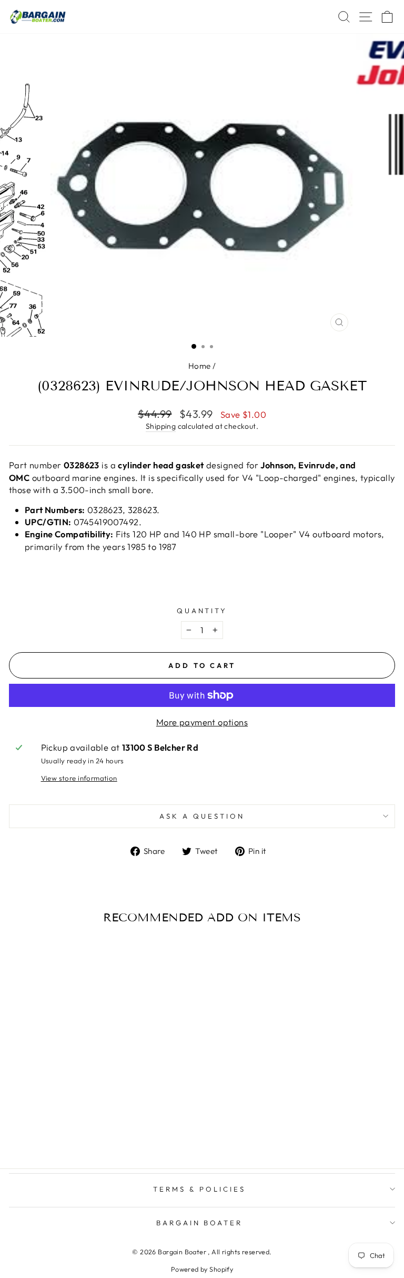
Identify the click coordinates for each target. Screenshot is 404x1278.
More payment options (202, 722)
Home (199, 366)
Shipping (161, 426)
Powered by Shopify (202, 1269)
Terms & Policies (199, 1189)
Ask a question (202, 816)
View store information (79, 778)
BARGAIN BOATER (199, 1222)
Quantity (202, 610)
